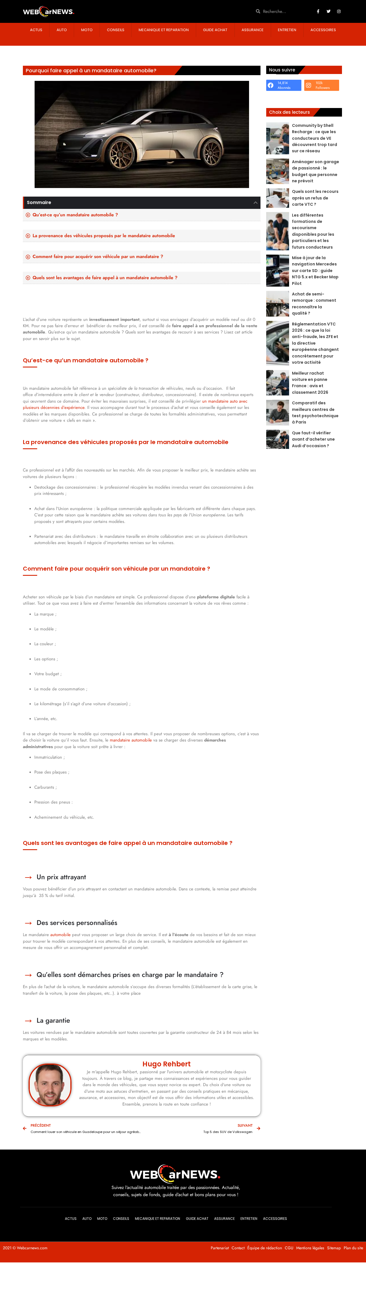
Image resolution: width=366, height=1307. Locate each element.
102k (319, 82)
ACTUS (36, 30)
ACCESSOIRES (323, 30)
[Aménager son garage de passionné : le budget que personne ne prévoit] (277, 171)
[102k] (308, 85)
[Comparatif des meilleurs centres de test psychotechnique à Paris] (277, 412)
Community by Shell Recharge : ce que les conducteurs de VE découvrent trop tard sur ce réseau (314, 138)
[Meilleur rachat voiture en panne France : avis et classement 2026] (277, 383)
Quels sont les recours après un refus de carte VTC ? (315, 198)
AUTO (62, 30)
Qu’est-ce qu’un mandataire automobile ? (75, 215)
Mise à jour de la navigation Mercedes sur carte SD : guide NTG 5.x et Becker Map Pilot (315, 270)
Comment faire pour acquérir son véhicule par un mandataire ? (99, 256)
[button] (256, 202)
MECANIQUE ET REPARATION (164, 30)
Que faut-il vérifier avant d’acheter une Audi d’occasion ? (313, 439)
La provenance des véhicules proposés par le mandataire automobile (104, 236)
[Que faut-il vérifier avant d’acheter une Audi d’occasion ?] (277, 439)
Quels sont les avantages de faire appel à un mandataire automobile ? (105, 278)
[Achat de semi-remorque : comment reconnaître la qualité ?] (277, 304)
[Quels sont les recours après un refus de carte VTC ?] (277, 197)
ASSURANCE (253, 30)
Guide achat (215, 30)
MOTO (87, 30)
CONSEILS (115, 30)
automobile (60, 935)
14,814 (283, 82)
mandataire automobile (131, 740)
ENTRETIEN (287, 30)
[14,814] (270, 85)
